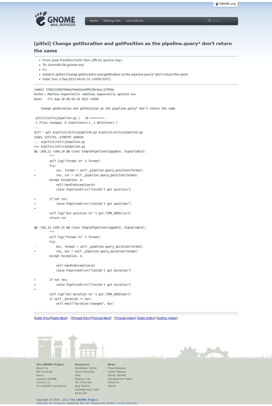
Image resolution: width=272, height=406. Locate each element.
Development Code (87, 389)
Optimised (42, 403)
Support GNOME (46, 379)
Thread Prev (80, 318)
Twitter (112, 386)
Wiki (77, 375)
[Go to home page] (61, 27)
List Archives (135, 20)
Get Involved (44, 371)
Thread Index (125, 318)
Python (122, 403)
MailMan (111, 403)
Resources (82, 364)
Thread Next (101, 318)
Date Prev (42, 318)
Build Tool (81, 393)
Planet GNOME (117, 375)
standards (59, 403)
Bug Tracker (82, 386)
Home (94, 20)
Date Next (59, 318)
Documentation (85, 371)
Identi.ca (113, 382)
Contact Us (43, 382)
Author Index (167, 318)
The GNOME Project (50, 364)
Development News (120, 379)
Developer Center (86, 368)
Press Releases (117, 368)
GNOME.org (227, 3)
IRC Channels (83, 382)
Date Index (146, 318)
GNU (134, 403)
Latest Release (117, 371)
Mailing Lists (112, 20)
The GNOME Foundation (51, 386)
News (111, 364)
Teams (40, 375)
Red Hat (84, 403)
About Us (42, 368)
